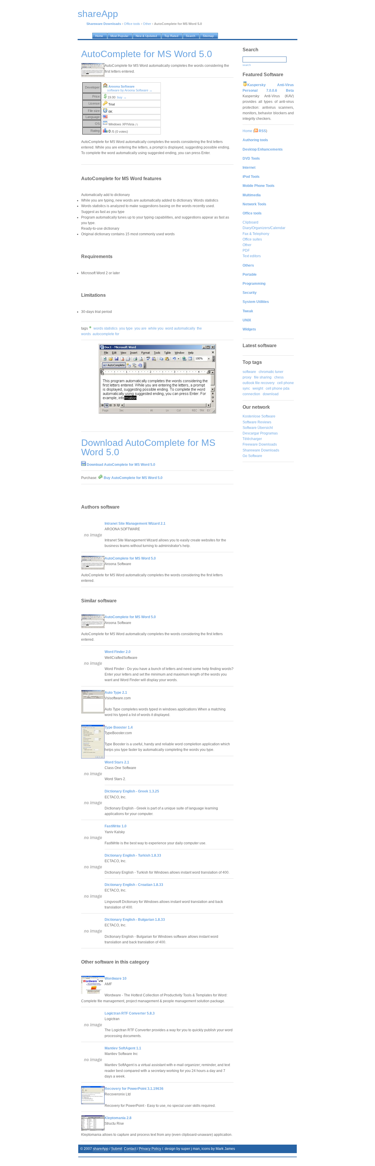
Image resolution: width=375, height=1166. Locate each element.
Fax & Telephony (256, 234)
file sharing (263, 377)
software (249, 372)
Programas (269, 433)
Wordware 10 (116, 978)
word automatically (180, 328)
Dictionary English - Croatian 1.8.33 (134, 885)
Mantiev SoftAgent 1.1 (123, 1048)
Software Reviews (257, 422)
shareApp (100, 1149)
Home (247, 131)
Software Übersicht (258, 428)
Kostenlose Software (259, 416)
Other (147, 23)
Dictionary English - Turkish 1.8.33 (133, 855)
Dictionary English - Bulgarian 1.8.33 (135, 920)
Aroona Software (121, 86)
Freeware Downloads (260, 444)
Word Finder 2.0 (118, 652)
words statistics (105, 328)
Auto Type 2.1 (116, 693)
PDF (246, 250)
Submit (116, 1149)
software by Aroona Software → (129, 90)
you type (126, 328)
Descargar (251, 433)
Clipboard (250, 222)
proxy (247, 377)
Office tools (132, 23)
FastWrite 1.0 (116, 826)
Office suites (252, 239)
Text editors (252, 256)
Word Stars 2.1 (117, 762)
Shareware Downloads (261, 450)
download (271, 394)
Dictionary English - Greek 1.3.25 (132, 791)
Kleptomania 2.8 (118, 1118)
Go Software (252, 456)
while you (155, 328)
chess (279, 377)
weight (258, 388)
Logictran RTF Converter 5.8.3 (130, 1013)
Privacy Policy (150, 1149)
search (247, 65)
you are (140, 328)
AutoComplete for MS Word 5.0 (130, 558)
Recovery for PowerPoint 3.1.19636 (134, 1089)
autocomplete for (106, 334)
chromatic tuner (271, 372)
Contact (130, 1149)
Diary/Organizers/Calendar (264, 228)
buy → (122, 97)
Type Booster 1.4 (119, 727)
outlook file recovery (259, 383)
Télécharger (252, 439)
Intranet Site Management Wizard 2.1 (135, 523)
